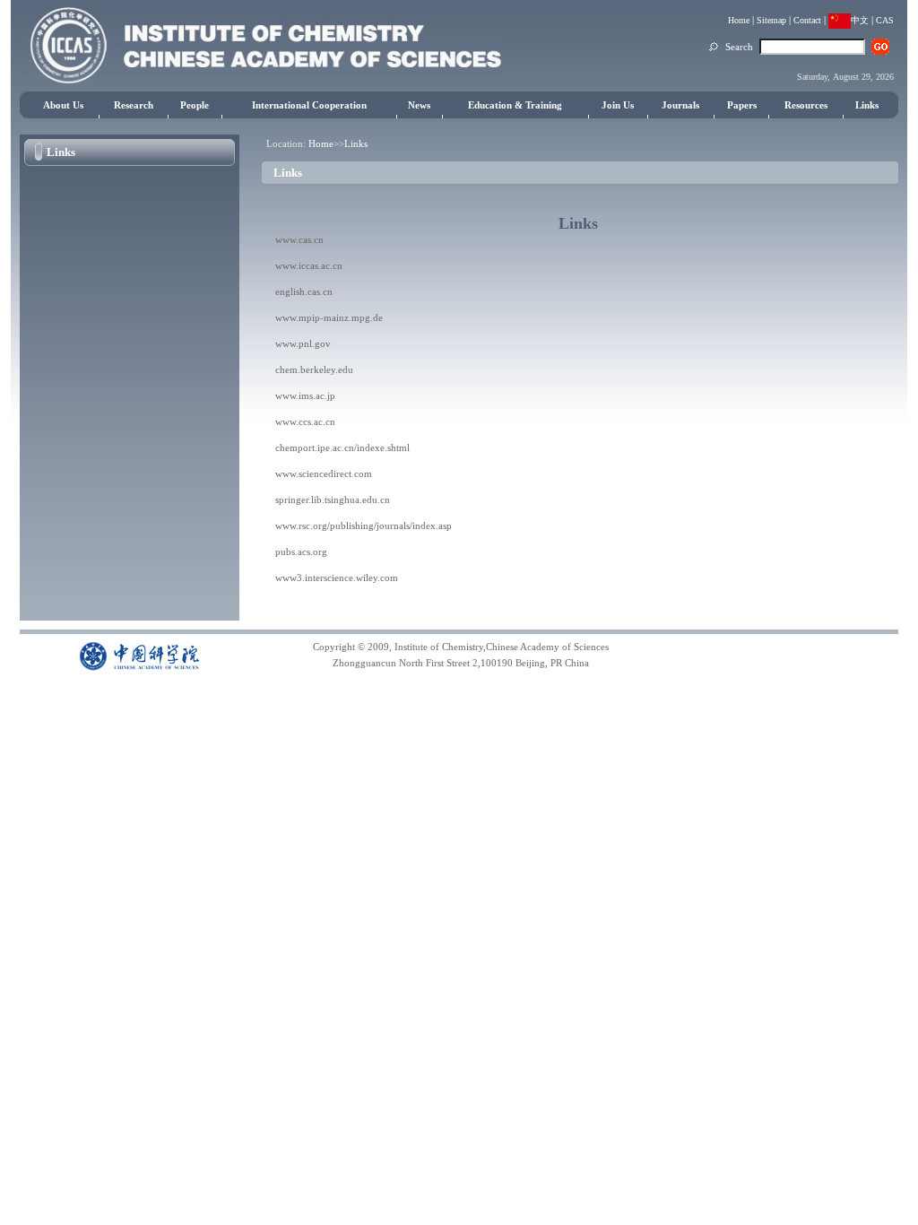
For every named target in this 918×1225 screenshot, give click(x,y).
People (194, 105)
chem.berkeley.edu (314, 369)
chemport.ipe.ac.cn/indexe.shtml (342, 447)
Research (133, 105)
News (419, 105)
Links (867, 105)
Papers (742, 105)
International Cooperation (309, 105)
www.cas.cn (299, 239)
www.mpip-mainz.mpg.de (329, 317)
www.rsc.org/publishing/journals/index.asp (363, 525)
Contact (807, 20)
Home (738, 20)
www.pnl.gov (303, 343)
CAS (885, 20)
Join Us (618, 105)
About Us (63, 105)
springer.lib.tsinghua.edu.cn (332, 499)
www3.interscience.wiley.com (336, 577)
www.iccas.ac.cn (308, 265)
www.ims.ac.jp (305, 395)
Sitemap (771, 20)
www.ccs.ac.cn (305, 421)
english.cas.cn (304, 291)
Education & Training (515, 105)
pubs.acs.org (301, 551)
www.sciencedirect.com (323, 473)
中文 (860, 20)
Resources (805, 105)
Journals (680, 105)
